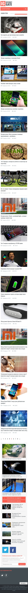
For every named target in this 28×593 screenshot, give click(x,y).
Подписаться (22, 564)
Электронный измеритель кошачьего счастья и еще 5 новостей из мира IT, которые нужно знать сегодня (14, 375)
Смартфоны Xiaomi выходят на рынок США (11, 269)
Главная (12, 13)
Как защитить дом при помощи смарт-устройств (12, 35)
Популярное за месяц (14, 501)
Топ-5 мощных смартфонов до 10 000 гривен (12, 243)
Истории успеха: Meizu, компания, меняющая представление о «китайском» (11, 135)
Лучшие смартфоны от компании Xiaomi (10, 58)
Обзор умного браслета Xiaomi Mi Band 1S (11, 321)
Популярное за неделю (14, 498)
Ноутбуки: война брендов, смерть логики (10, 83)
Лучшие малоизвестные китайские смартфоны (12, 109)
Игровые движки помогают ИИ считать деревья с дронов (17, 533)
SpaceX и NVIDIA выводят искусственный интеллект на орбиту (18, 541)
